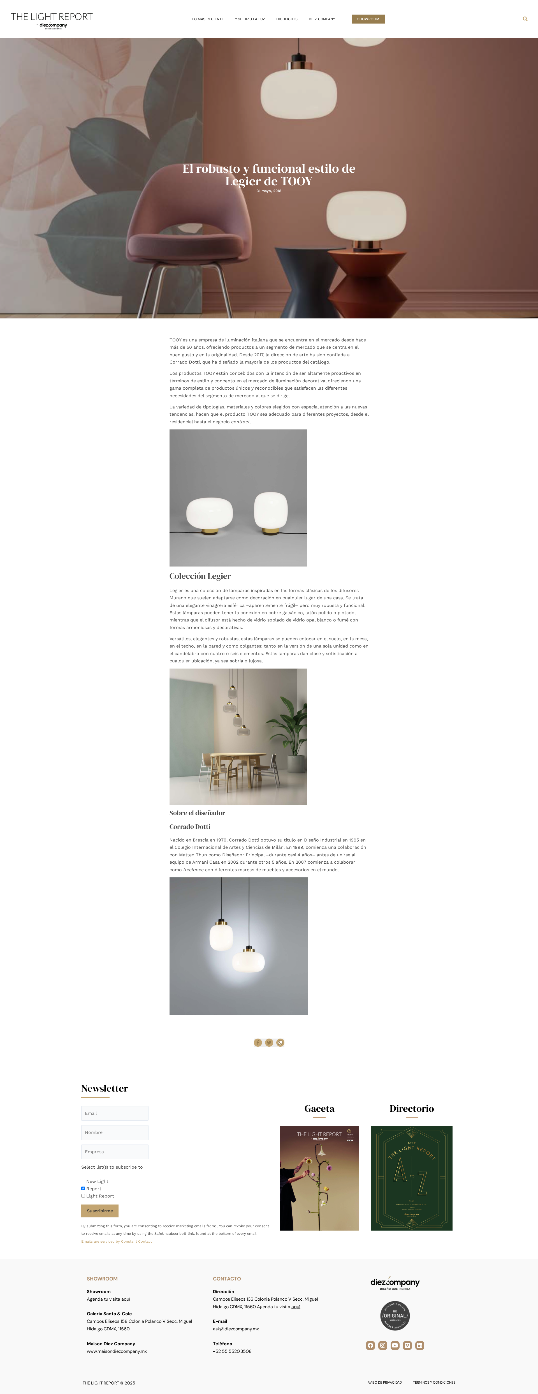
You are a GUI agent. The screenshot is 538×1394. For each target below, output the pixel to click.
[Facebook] (258, 1043)
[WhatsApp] (280, 1043)
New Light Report (97, 1185)
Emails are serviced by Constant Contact (116, 1241)
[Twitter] (269, 1043)
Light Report (100, 1196)
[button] (368, 19)
